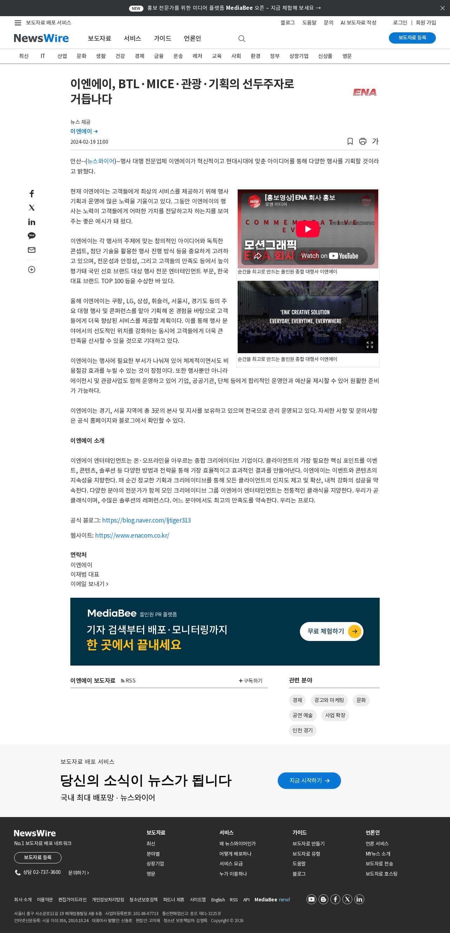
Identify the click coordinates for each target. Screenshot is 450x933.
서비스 (132, 38)
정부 (274, 56)
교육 (216, 56)
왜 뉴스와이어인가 (237, 844)
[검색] (242, 39)
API (246, 900)
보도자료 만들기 (308, 844)
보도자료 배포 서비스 (48, 22)
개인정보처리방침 (108, 900)
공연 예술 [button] (302, 715)
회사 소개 (23, 900)
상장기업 (298, 56)
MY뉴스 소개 (378, 854)
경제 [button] (297, 700)
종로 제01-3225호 (205, 913)
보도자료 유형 (306, 854)
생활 (100, 56)
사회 (236, 56)
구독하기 (253, 681)
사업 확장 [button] (335, 715)
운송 (178, 56)
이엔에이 (83, 131)
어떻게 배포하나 (235, 854)
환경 (255, 56)
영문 (347, 56)
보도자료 (99, 38)
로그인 (400, 22)
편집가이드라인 (72, 900)
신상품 (325, 56)
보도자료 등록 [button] (38, 857)
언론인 (192, 38)
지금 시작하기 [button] (306, 780)
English (218, 900)
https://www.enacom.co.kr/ (132, 535)
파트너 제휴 (174, 900)
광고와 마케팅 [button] (329, 700)
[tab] (180, 832)
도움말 (309, 22)
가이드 (163, 38)
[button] (350, 141)
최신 (23, 56)
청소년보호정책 (143, 900)
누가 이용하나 (233, 874)
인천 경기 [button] (302, 730)
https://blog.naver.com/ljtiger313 (146, 520)
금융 (158, 56)
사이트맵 (198, 900)
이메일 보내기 (89, 584)
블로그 (288, 22)
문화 (81, 56)
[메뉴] (19, 23)
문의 (328, 22)
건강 (120, 56)
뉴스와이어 (101, 161)
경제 (139, 56)
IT (43, 56)
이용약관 (45, 900)
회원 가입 (426, 22)
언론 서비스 (377, 844)
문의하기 (78, 873)
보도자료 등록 (412, 37)
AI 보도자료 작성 (358, 22)
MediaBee (266, 900)
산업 (62, 56)
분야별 (153, 854)
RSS (131, 680)
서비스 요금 (231, 864)
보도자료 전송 (379, 864)
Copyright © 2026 (227, 920)
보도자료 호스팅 (382, 874)
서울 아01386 (54, 920)
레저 (197, 56)
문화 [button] (361, 700)
